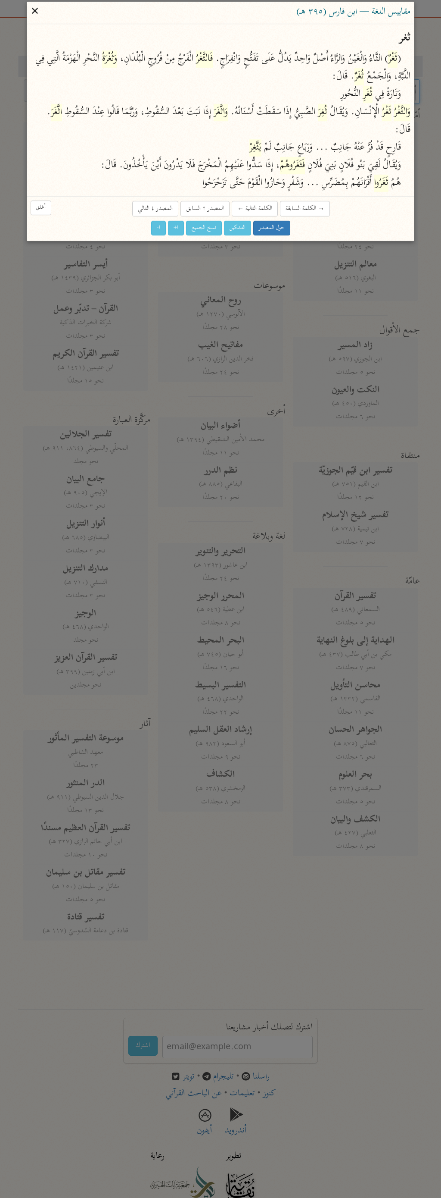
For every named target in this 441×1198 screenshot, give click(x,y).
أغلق (41, 208)
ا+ (176, 228)
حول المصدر (272, 228)
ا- (158, 228)
